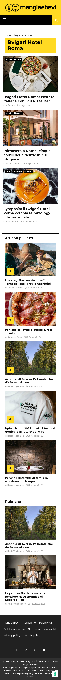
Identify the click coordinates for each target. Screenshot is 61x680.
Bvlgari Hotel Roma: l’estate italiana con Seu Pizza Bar (28, 99)
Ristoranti (18, 113)
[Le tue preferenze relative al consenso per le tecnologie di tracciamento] (55, 674)
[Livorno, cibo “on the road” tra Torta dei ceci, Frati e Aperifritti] (30, 259)
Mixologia (28, 171)
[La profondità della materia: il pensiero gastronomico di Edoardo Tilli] (30, 572)
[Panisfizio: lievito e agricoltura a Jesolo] (30, 309)
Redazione (11, 221)
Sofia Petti (10, 105)
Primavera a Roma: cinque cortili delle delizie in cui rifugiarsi (27, 155)
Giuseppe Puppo (14, 337)
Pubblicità (45, 622)
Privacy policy (11, 635)
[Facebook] (17, 650)
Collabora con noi (14, 629)
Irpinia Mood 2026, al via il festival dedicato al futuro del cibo (30, 430)
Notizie (9, 59)
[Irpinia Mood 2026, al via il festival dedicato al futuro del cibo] (30, 407)
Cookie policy (32, 635)
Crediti (30, 676)
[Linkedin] (35, 650)
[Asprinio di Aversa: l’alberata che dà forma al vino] (30, 358)
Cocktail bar (17, 171)
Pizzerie (17, 59)
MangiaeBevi (11, 622)
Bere (8, 171)
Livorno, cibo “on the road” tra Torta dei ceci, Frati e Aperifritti (28, 282)
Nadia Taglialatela (15, 386)
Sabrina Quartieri (13, 163)
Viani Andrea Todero (16, 604)
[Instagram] (26, 650)
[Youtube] (44, 650)
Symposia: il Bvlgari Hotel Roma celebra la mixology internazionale (26, 213)
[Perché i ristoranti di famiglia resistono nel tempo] (30, 457)
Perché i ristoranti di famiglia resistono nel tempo (26, 479)
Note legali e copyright (42, 629)
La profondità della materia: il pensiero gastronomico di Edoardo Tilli (26, 596)
